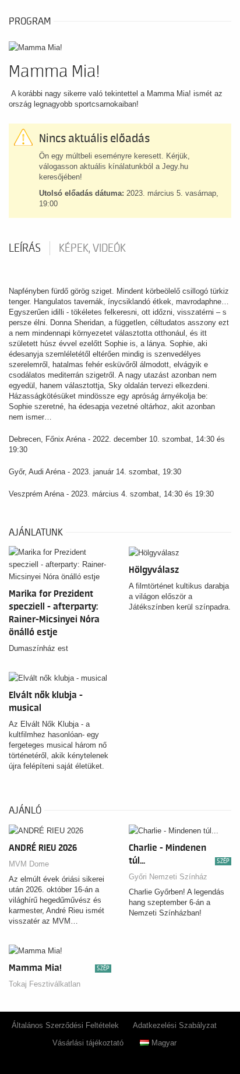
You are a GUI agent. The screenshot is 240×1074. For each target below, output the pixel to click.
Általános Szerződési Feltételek (65, 1025)
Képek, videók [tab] (92, 248)
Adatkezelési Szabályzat (175, 1025)
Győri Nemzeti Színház (168, 876)
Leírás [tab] (25, 248)
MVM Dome (29, 864)
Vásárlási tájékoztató (87, 1042)
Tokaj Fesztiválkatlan (44, 984)
